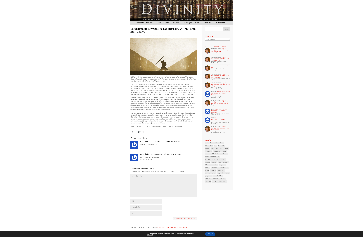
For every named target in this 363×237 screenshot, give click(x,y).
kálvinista (213, 170)
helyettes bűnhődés (210, 157)
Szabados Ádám (218, 176)
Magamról (208, 23)
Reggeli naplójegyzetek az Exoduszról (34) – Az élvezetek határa (220, 50)
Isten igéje (225, 162)
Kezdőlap (140, 23)
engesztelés (214, 148)
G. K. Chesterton (216, 154)
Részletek (150, 235)
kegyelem (222, 165)
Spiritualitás (163, 23)
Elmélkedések (150, 36)
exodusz (207, 154)
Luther (214, 173)
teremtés (208, 181)
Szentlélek (208, 179)
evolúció (224, 151)
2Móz (211, 143)
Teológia (150, 23)
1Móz (206, 143)
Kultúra (176, 23)
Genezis (225, 154)
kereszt (207, 168)
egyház (207, 148)
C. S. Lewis (221, 146)
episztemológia (224, 148)
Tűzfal (214, 181)
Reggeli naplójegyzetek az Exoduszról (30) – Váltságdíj (220, 84)
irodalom (213, 162)
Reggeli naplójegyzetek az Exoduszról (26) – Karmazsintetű (220, 128)
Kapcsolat (220, 23)
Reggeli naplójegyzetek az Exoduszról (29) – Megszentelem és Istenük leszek (220, 101)
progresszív (208, 176)
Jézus (216, 165)
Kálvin (207, 170)
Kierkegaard (215, 168)
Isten (219, 162)
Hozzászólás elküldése (185, 219)
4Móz (216, 143)
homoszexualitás (210, 159)
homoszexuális (221, 159)
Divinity (142, 36)
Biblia (221, 143)
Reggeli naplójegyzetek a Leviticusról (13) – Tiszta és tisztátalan (220, 93)
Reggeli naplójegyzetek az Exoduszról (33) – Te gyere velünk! (220, 58)
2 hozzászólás (170, 36)
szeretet (222, 179)
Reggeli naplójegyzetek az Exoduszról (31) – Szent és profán (220, 75)
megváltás (220, 173)
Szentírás (215, 179)
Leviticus (207, 173)
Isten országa (209, 165)
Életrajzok (188, 23)
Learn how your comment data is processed (172, 227)
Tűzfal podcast (222, 181)
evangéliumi (216, 151)
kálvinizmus (221, 170)
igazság (207, 162)
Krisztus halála (224, 168)
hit (219, 157)
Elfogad (210, 234)
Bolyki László (209, 146)
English (198, 23)
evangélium (208, 151)
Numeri (227, 173)
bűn (215, 146)
